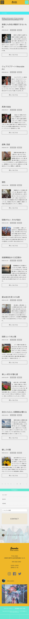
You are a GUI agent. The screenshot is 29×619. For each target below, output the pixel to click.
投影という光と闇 (9, 336)
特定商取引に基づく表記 (20, 608)
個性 (3, 182)
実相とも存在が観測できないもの (14, 25)
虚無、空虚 (6, 144)
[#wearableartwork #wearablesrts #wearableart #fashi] (14, 596)
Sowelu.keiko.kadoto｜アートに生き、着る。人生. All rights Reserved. (18, 612)
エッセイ (13, 30)
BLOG (19, 30)
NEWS (4, 503)
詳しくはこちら (13, 55)
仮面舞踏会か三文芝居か (11, 257)
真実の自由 (6, 106)
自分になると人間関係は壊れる (14, 412)
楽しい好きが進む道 (10, 374)
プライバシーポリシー (8, 608)
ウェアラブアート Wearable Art (13, 67)
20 (20, 483)
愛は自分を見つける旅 (11, 297)
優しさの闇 (6, 449)
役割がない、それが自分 (11, 219)
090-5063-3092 (16, 562)
